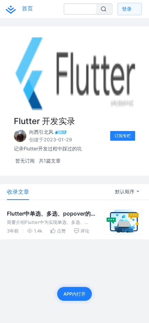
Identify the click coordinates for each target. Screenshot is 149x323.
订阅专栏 (122, 135)
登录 (127, 9)
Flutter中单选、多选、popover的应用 (49, 214)
